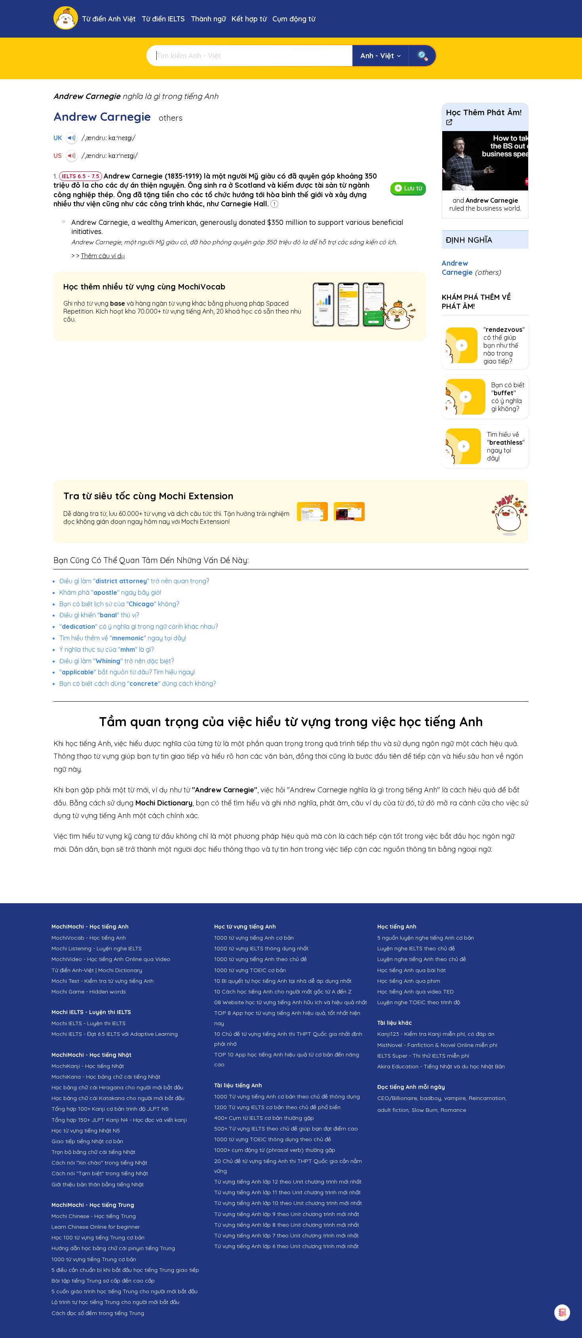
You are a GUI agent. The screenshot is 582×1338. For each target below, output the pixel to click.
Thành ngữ (208, 18)
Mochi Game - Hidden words (88, 991)
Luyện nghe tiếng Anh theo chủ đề (421, 959)
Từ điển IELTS (163, 18)
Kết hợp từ (249, 18)
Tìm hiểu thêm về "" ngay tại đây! (122, 638)
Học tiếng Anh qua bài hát (411, 970)
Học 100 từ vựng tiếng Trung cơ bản (98, 1237)
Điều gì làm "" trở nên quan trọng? (134, 581)
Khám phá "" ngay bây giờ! (110, 592)
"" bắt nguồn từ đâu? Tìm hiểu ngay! (127, 672)
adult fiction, (393, 1109)
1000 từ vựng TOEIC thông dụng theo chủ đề (272, 1139)
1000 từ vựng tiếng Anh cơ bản (254, 937)
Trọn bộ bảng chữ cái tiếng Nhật (93, 1151)
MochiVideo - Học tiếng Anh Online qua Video (110, 959)
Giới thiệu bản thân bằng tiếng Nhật (97, 1184)
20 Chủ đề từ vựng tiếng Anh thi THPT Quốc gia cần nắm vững (288, 1165)
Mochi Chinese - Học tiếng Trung (93, 1216)
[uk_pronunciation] (72, 138)
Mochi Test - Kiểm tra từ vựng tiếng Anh (102, 980)
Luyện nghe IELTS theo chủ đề (416, 948)
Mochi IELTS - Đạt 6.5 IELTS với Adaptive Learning (114, 1033)
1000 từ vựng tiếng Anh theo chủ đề (260, 959)
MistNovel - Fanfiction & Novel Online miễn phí (437, 1045)
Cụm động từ (293, 18)
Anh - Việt (377, 55)
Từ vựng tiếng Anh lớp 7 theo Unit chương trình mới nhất (286, 1235)
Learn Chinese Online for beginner (95, 1226)
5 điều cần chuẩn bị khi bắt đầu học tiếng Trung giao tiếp (125, 1269)
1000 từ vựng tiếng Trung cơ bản (93, 1259)
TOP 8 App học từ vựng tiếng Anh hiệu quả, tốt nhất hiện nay (287, 1017)
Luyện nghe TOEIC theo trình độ (418, 1002)
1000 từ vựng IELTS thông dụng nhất (261, 948)
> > (98, 256)
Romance (453, 1109)
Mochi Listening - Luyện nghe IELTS (96, 948)
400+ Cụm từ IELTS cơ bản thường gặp (264, 1117)
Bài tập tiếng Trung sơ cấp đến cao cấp (103, 1280)
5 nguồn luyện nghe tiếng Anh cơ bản (425, 937)
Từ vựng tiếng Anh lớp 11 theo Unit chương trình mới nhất (287, 1192)
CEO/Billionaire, (397, 1098)
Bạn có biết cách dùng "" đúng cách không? (137, 683)
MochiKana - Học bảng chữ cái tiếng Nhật (105, 1076)
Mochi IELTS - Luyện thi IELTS (88, 1023)
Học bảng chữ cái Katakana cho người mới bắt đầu (117, 1098)
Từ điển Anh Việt (109, 18)
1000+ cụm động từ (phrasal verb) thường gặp (274, 1149)
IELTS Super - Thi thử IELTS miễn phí (423, 1055)
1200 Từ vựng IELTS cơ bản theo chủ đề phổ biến (277, 1107)
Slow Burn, (425, 1109)
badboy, (431, 1098)
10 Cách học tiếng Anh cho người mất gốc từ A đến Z (283, 991)
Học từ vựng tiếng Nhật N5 (85, 1130)
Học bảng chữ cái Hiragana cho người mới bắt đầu (117, 1087)
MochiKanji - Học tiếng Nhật (87, 1066)
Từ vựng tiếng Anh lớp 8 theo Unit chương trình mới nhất (286, 1224)
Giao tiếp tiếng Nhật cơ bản (87, 1141)
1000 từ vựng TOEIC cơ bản (250, 970)
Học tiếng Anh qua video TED (415, 991)
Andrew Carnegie (471, 268)
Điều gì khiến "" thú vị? (99, 615)
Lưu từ (413, 188)
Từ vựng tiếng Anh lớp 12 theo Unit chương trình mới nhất (287, 1181)
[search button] (422, 55)
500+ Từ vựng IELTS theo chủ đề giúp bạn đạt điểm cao (286, 1128)
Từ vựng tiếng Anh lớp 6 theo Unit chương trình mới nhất (286, 1246)
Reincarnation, (487, 1098)
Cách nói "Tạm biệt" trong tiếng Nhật (99, 1173)
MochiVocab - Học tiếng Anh (88, 937)
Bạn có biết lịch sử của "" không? (119, 604)
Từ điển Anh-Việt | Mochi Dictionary (96, 970)
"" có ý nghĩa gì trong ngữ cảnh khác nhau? (138, 626)
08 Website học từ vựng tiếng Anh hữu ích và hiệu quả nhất (290, 1002)
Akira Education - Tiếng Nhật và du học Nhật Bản (441, 1066)
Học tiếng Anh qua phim (408, 980)
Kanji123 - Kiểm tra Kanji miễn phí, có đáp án (436, 1033)
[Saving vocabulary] (562, 1312)
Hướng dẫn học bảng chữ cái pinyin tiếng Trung (113, 1248)
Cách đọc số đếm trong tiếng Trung (97, 1313)
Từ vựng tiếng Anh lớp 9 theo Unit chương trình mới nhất (286, 1214)
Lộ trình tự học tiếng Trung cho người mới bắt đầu (115, 1302)
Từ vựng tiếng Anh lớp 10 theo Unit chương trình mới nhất (288, 1203)
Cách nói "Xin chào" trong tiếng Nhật (99, 1162)
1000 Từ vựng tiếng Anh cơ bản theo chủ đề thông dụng (287, 1096)
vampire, (455, 1098)
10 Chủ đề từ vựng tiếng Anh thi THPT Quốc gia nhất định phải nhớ (288, 1038)
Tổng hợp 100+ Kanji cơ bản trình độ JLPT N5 (110, 1108)
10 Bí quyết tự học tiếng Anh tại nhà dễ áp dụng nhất (283, 980)
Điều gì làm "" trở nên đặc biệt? (116, 661)
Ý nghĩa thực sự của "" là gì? (106, 649)
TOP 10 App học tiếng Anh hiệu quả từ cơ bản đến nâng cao (286, 1059)
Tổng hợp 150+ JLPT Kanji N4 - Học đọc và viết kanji (119, 1119)
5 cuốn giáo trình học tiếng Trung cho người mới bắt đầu (124, 1291)
